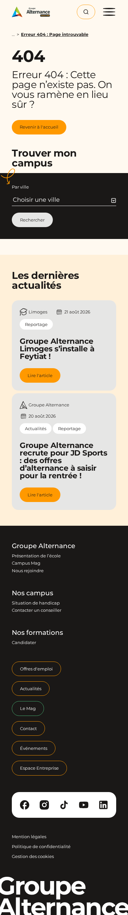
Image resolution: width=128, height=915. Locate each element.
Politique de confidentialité (41, 846)
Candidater (24, 642)
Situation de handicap (36, 603)
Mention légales (29, 836)
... (13, 34)
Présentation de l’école (36, 555)
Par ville (20, 187)
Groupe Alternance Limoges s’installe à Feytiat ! (57, 349)
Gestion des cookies (33, 856)
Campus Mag (26, 563)
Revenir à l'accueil (39, 127)
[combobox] (64, 199)
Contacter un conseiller (36, 610)
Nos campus (32, 593)
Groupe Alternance (43, 545)
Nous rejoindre (28, 570)
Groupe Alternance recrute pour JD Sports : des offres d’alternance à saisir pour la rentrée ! (63, 460)
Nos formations (37, 632)
